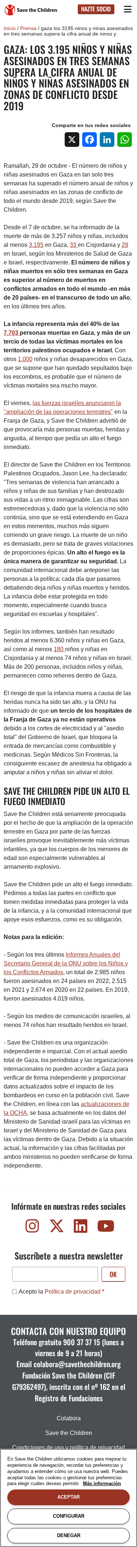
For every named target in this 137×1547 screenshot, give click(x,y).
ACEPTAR (68, 1497)
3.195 (36, 245)
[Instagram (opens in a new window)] (32, 1228)
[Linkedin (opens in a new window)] (81, 1228)
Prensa (28, 28)
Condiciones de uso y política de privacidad (68, 1447)
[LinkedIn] (107, 139)
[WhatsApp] (124, 139)
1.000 (25, 359)
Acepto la (59, 1291)
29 (125, 245)
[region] (68, 1498)
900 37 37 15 (81, 1341)
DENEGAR (68, 1535)
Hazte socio (96, 8)
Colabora (69, 1418)
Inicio (10, 28)
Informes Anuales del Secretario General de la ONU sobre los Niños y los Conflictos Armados (66, 963)
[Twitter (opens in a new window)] (56, 1228)
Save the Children (68, 1433)
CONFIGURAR (68, 1516)
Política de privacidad (72, 1291)
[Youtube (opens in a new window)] (105, 1228)
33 (74, 245)
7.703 (12, 333)
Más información (102, 1483)
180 (59, 649)
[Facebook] (89, 139)
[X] (72, 139)
